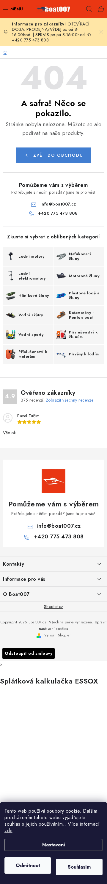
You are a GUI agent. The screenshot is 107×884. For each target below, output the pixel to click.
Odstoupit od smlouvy (28, 653)
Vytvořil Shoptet (57, 635)
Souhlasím (79, 867)
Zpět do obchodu (58, 155)
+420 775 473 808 (58, 213)
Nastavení (53, 844)
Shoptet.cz (53, 606)
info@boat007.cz (58, 204)
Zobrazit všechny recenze (70, 400)
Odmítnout (28, 865)
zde (8, 830)
